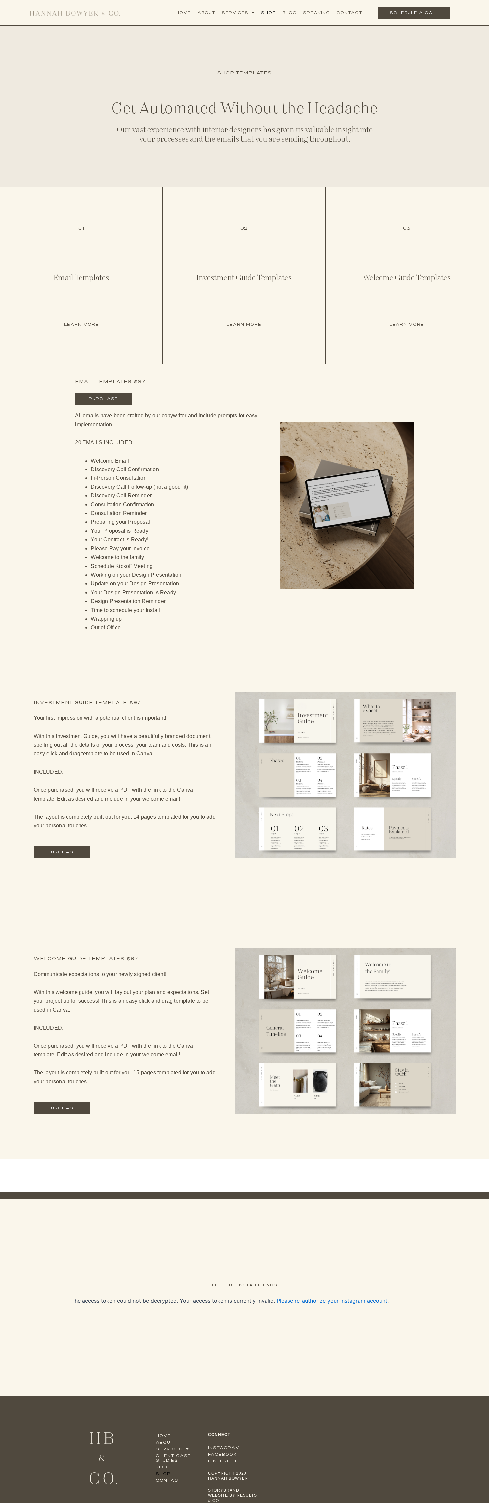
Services (235, 12)
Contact (349, 12)
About (206, 12)
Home (183, 12)
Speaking (316, 12)
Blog (289, 12)
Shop (268, 12)
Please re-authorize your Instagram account (332, 1300)
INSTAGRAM (224, 1447)
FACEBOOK (222, 1454)
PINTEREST (222, 1461)
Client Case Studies (173, 1458)
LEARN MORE (81, 324)
